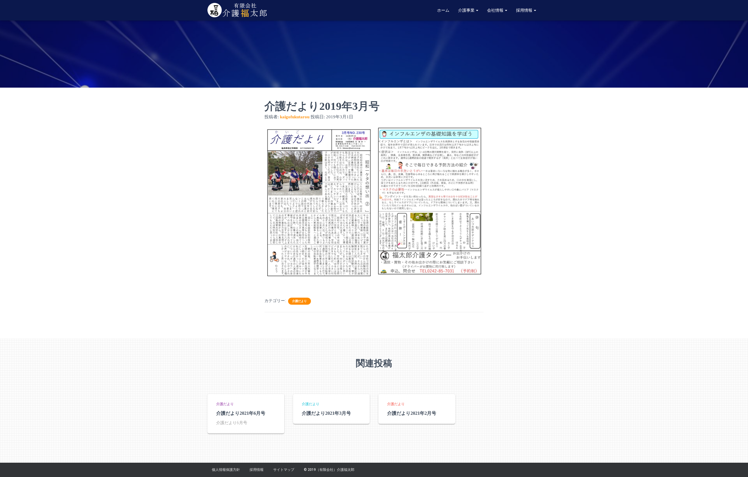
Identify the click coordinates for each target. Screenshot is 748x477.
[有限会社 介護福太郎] (238, 10)
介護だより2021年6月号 (240, 413)
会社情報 (495, 10)
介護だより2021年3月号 (326, 413)
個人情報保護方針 (226, 470)
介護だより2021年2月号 (411, 413)
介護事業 (466, 10)
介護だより (299, 301)
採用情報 (524, 10)
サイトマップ (283, 470)
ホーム (443, 10)
